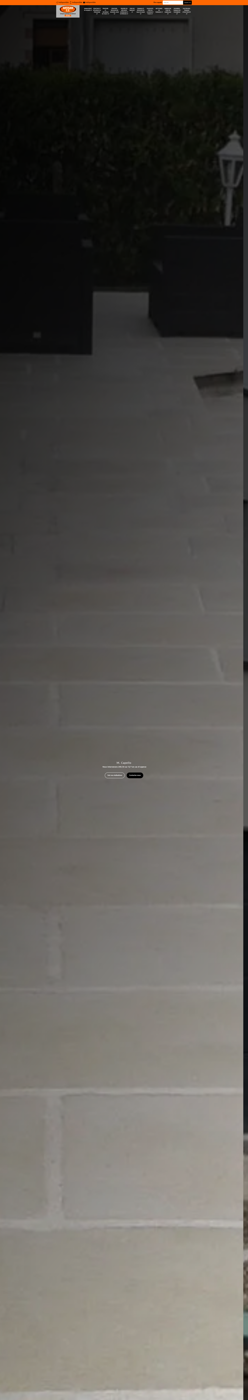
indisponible (64, 2)
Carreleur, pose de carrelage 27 (167, 11)
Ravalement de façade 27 (88, 9)
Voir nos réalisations (114, 775)
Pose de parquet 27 (132, 10)
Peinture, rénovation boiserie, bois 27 (114, 11)
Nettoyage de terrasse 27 (159, 10)
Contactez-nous (135, 775)
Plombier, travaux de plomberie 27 (176, 11)
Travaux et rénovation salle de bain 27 (140, 11)
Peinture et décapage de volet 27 (105, 11)
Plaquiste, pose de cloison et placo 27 (150, 11)
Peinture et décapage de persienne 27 (97, 11)
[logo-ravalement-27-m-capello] (68, 11)
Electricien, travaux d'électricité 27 (187, 11)
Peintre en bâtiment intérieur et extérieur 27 (124, 11)
